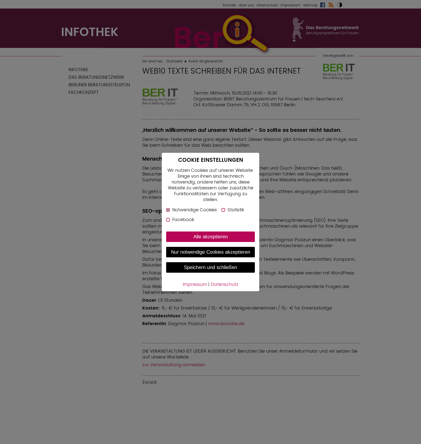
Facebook (183, 219)
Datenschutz (224, 284)
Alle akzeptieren (210, 236)
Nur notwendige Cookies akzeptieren (210, 252)
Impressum (195, 284)
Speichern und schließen (210, 267)
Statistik (236, 209)
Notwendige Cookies (194, 209)
